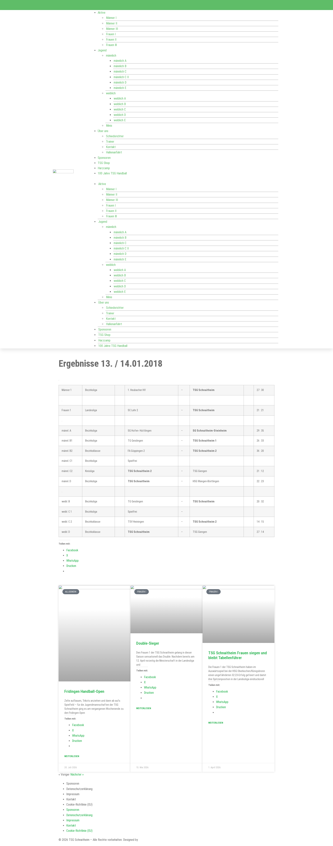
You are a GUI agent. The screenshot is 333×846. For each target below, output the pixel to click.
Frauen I (111, 34)
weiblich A (120, 98)
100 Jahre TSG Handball (112, 173)
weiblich (111, 93)
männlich (111, 55)
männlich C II (121, 77)
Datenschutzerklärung (79, 789)
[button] (184, 178)
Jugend (102, 50)
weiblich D (120, 115)
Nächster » (77, 774)
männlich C (120, 71)
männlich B (120, 66)
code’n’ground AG (149, 840)
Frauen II (111, 39)
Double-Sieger (147, 643)
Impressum (72, 794)
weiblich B (120, 104)
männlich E (120, 88)
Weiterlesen (71, 756)
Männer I (111, 18)
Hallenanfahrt (114, 152)
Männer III (112, 29)
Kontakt (111, 147)
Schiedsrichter (115, 136)
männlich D (120, 82)
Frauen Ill (111, 45)
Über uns (103, 131)
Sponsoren (104, 158)
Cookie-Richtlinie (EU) (79, 804)
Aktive (101, 12)
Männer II (111, 23)
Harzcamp (104, 168)
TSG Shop (104, 163)
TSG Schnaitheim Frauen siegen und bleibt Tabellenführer (237, 655)
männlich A (120, 61)
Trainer (110, 141)
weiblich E (120, 120)
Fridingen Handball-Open (84, 691)
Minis (109, 125)
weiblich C (120, 109)
